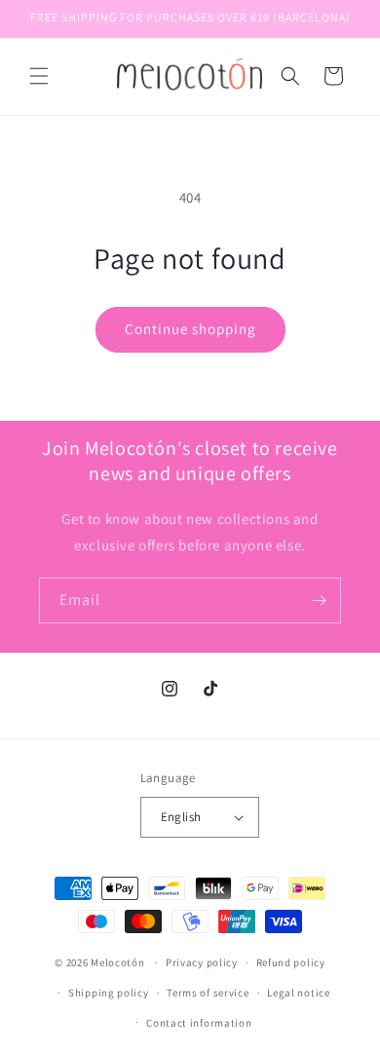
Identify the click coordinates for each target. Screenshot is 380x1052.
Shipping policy (108, 992)
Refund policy (290, 962)
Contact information (198, 1023)
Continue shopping (190, 328)
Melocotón (117, 962)
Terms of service (207, 992)
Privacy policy (202, 962)
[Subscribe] (318, 600)
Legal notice (298, 992)
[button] (39, 76)
